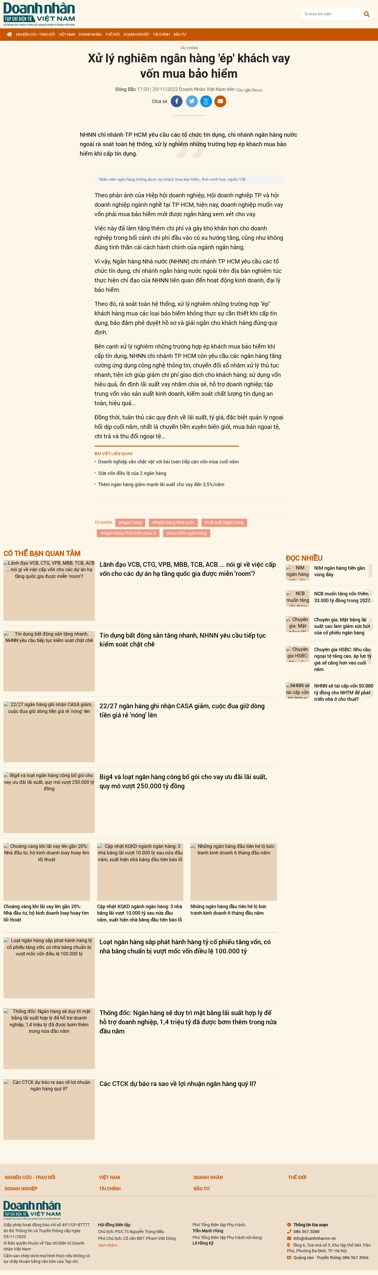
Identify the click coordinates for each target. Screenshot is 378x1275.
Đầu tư (180, 34)
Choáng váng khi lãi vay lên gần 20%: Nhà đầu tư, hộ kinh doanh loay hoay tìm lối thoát (46, 913)
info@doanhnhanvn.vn (315, 1238)
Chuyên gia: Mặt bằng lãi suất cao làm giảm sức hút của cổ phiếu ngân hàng (342, 626)
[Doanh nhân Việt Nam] (32, 1210)
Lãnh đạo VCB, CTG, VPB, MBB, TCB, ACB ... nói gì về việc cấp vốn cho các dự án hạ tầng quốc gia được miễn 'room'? (188, 569)
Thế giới (112, 34)
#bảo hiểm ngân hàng (187, 533)
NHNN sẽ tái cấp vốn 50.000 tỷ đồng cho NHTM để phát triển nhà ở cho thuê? (343, 692)
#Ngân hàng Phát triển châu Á (128, 533)
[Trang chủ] (9, 34)
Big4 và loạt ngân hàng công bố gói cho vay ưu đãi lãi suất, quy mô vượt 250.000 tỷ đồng (183, 781)
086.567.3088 (307, 1231)
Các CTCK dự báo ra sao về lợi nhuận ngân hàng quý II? (178, 1083)
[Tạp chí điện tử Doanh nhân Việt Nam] (39, 12)
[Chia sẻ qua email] (220, 101)
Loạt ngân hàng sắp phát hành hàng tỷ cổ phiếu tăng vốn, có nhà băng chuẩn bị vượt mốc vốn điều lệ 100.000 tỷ (185, 946)
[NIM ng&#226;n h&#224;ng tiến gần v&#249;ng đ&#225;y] (297, 572)
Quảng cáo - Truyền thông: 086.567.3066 (331, 1257)
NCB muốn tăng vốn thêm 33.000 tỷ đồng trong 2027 (342, 596)
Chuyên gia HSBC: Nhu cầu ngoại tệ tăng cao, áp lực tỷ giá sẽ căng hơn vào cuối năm (343, 659)
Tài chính (161, 34)
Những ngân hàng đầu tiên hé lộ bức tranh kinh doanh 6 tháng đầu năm (228, 909)
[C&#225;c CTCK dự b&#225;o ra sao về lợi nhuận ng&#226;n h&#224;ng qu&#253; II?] (49, 1109)
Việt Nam (67, 34)
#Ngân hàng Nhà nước (173, 522)
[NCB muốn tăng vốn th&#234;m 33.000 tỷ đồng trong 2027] (297, 598)
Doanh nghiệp (136, 34)
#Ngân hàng (130, 522)
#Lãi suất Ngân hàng (224, 522)
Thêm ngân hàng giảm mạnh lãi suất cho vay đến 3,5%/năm (161, 484)
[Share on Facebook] (177, 101)
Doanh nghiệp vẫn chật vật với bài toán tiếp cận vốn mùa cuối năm (168, 461)
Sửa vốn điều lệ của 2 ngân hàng (132, 473)
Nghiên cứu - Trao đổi (35, 34)
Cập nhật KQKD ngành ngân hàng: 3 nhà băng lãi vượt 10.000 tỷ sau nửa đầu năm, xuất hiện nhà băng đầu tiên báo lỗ (139, 913)
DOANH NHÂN (90, 34)
